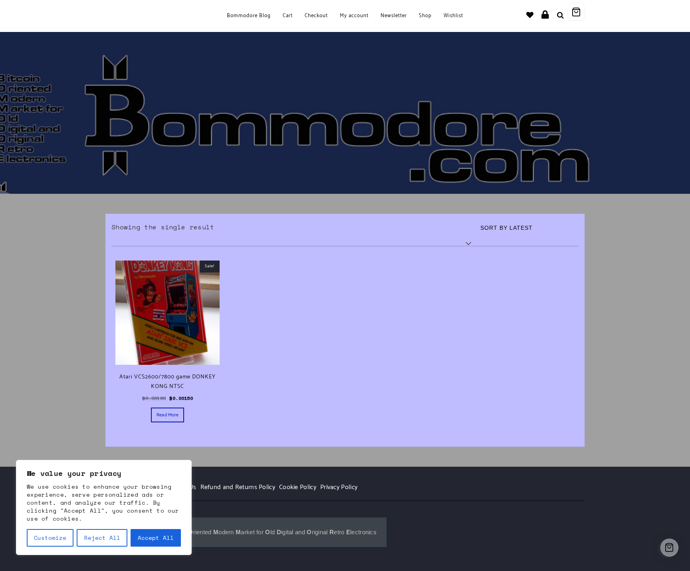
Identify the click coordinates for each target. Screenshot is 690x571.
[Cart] (576, 12)
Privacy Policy (338, 487)
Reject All (102, 537)
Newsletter (394, 16)
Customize (50, 537)
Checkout (316, 16)
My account (354, 16)
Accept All (156, 537)
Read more (168, 415)
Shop (425, 16)
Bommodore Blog (249, 16)
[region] (104, 507)
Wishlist (453, 16)
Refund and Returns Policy (238, 487)
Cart (288, 16)
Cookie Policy (297, 487)
